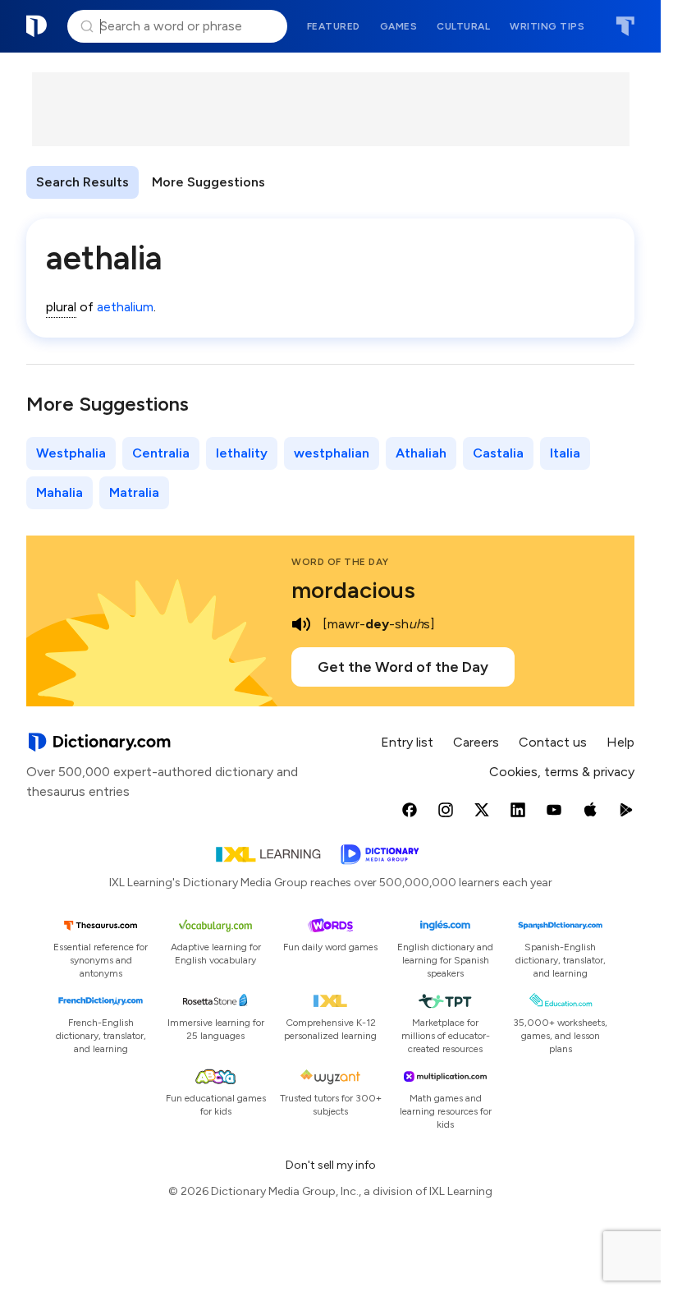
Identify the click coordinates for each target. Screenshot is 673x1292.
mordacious (353, 590)
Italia (565, 453)
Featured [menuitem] (333, 26)
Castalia (498, 453)
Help (620, 742)
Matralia (134, 492)
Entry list (407, 742)
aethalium (125, 307)
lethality (242, 453)
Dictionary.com (37, 26)
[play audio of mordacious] (301, 624)
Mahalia (59, 492)
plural (61, 307)
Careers (476, 742)
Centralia (161, 453)
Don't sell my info (331, 1165)
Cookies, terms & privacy (561, 771)
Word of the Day (340, 562)
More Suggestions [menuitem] (208, 182)
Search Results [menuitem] (82, 182)
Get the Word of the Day (403, 667)
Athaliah (421, 453)
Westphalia (71, 453)
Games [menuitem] (399, 26)
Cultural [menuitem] (463, 26)
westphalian (331, 453)
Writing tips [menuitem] (547, 26)
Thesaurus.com (625, 26)
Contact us (553, 742)
